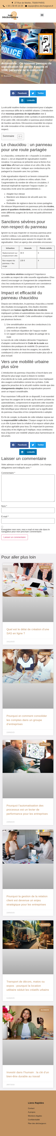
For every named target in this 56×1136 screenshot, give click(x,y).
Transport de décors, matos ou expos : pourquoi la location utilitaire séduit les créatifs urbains (28, 985)
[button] (42, 15)
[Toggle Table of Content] (18, 136)
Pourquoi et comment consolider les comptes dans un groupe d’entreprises (27, 720)
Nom (4, 506)
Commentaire (8, 473)
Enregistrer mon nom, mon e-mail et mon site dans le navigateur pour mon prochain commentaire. (25, 531)
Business (7, 76)
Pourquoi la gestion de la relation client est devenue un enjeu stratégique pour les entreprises (27, 900)
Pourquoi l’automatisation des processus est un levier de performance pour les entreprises (27, 809)
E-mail (5, 517)
